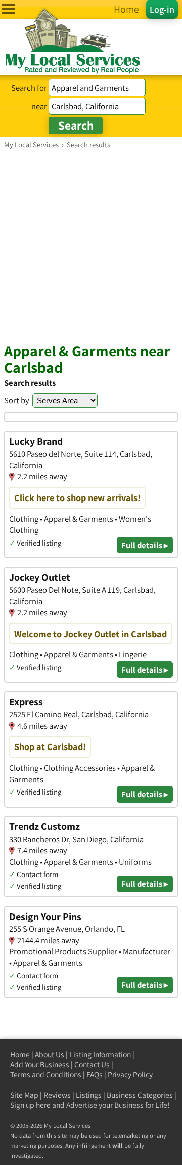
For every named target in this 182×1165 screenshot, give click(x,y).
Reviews (57, 1095)
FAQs (94, 1074)
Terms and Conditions (45, 1074)
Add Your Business (39, 1064)
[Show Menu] (8, 9)
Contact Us (92, 1064)
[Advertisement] (91, 245)
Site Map (24, 1095)
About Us (49, 1054)
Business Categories (140, 1095)
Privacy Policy (130, 1074)
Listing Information (100, 1054)
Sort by (16, 400)
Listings (89, 1095)
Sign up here (30, 1105)
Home (20, 1054)
